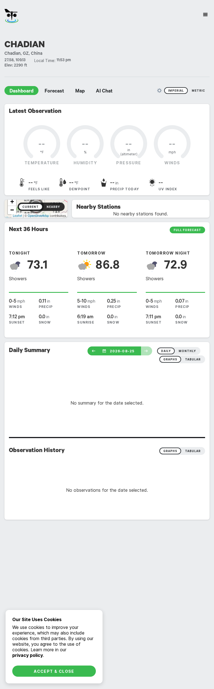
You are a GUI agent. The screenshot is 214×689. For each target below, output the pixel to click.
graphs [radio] (170, 359)
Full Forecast (187, 230)
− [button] (12, 209)
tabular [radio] (193, 359)
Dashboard (21, 91)
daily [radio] (166, 351)
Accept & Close (54, 671)
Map (80, 91)
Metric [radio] (198, 90)
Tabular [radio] (193, 451)
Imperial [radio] (176, 90)
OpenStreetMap (38, 215)
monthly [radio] (187, 351)
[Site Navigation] (205, 14)
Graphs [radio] (170, 451)
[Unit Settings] (159, 90)
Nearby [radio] (53, 206)
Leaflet (17, 215)
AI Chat (104, 91)
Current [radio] (30, 206)
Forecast (54, 91)
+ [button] (12, 201)
